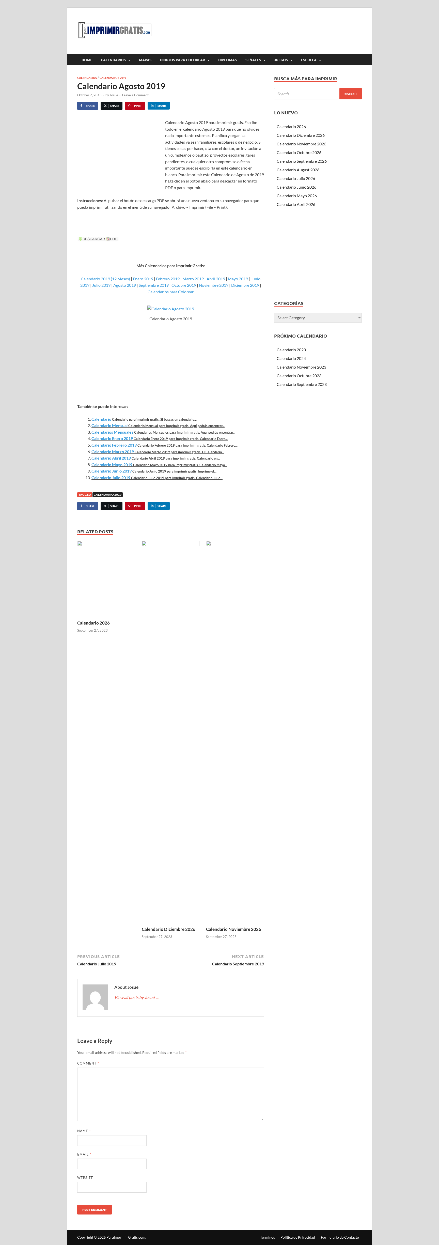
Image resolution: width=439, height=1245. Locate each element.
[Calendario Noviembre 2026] (235, 733)
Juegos (281, 59)
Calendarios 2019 (113, 77)
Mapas (145, 59)
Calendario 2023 (291, 349)
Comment (88, 1063)
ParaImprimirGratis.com (125, 1237)
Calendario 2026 (93, 623)
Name (84, 1131)
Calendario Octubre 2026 (299, 152)
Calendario (101, 419)
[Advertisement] (120, 157)
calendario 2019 (107, 494)
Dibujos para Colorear (182, 59)
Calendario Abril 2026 (296, 204)
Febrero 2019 (168, 278)
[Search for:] (318, 93)
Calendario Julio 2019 (110, 477)
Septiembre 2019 (154, 285)
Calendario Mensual (109, 425)
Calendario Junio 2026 (296, 187)
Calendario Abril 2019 (111, 458)
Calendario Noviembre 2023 (301, 367)
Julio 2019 (101, 285)
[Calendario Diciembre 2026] (171, 733)
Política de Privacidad (297, 1237)
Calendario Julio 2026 (296, 178)
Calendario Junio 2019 (111, 470)
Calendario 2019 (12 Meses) (105, 278)
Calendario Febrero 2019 (114, 445)
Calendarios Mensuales (112, 432)
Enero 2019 (143, 278)
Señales (253, 59)
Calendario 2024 (291, 358)
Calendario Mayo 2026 (297, 195)
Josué (114, 95)
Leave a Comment (135, 95)
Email (84, 1154)
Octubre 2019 (183, 285)
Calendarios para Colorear (171, 291)
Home (87, 59)
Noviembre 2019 (213, 285)
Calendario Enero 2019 (112, 438)
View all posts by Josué (136, 997)
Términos (267, 1237)
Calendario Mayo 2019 (111, 464)
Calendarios (113, 59)
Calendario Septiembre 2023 (302, 384)
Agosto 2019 (124, 285)
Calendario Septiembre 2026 (302, 161)
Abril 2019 (216, 278)
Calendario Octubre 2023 (299, 375)
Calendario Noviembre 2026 (233, 929)
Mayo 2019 (238, 278)
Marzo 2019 (193, 278)
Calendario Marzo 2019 (112, 451)
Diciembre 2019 (245, 285)
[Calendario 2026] (106, 580)
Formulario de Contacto (340, 1237)
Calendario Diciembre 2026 (168, 929)
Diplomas (227, 59)
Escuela (309, 59)
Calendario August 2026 (298, 169)
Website (85, 1178)
